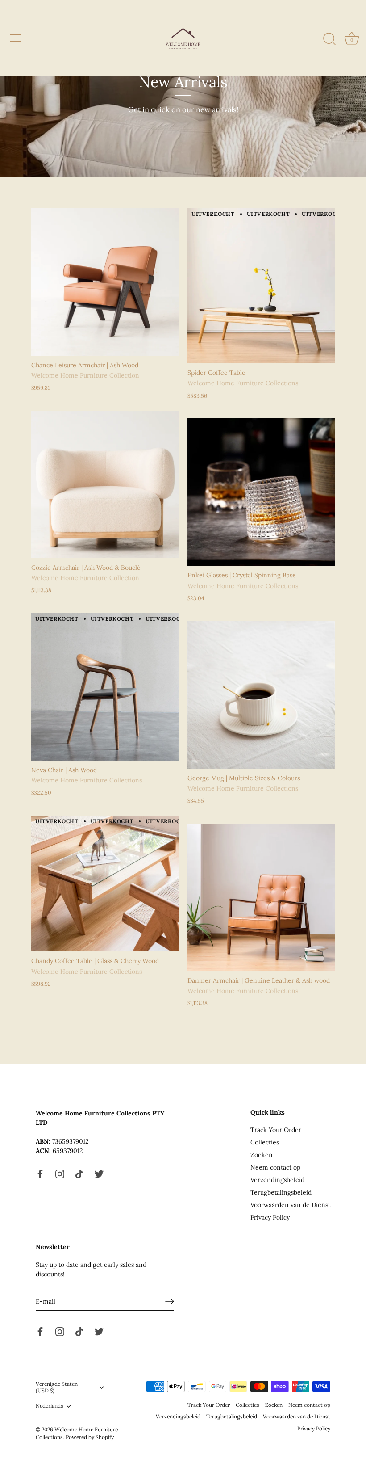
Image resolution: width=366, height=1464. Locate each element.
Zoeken (261, 1155)
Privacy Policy (270, 1217)
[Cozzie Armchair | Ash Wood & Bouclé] (105, 484)
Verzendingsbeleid (277, 1180)
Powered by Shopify (90, 1437)
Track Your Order (275, 1130)
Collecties (264, 1142)
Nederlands (49, 1406)
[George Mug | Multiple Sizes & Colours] (261, 695)
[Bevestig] (169, 1301)
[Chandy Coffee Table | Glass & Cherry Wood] (105, 883)
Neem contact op (275, 1167)
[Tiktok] (79, 1174)
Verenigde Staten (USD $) (57, 1387)
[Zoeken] (329, 39)
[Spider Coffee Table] (261, 285)
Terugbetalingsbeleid (281, 1192)
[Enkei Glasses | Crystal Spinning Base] (261, 492)
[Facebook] (40, 1174)
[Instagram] (59, 1174)
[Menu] (15, 38)
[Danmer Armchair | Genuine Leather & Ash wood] (261, 897)
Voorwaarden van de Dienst (290, 1205)
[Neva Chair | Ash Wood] (105, 687)
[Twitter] (99, 1174)
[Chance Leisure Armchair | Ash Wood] (105, 282)
